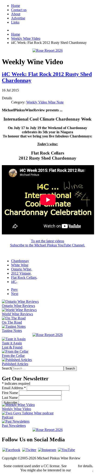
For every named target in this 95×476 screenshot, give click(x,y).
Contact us (19, 10)
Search (7, 368)
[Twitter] (29, 450)
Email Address (14, 388)
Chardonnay (20, 261)
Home (15, 6)
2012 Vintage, (21, 273)
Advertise (18, 18)
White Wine (19, 265)
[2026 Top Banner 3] (48, 50)
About (15, 14)
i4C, (14, 282)
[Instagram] (47, 450)
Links (15, 22)
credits (72, 466)
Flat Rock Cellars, (24, 277)
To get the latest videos (47, 241)
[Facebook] (11, 450)
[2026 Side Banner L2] (48, 335)
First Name (10, 393)
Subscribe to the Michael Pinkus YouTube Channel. (47, 245)
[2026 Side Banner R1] (48, 430)
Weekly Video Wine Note (45, 102)
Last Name (10, 398)
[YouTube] (66, 450)
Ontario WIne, (21, 269)
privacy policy (82, 470)
